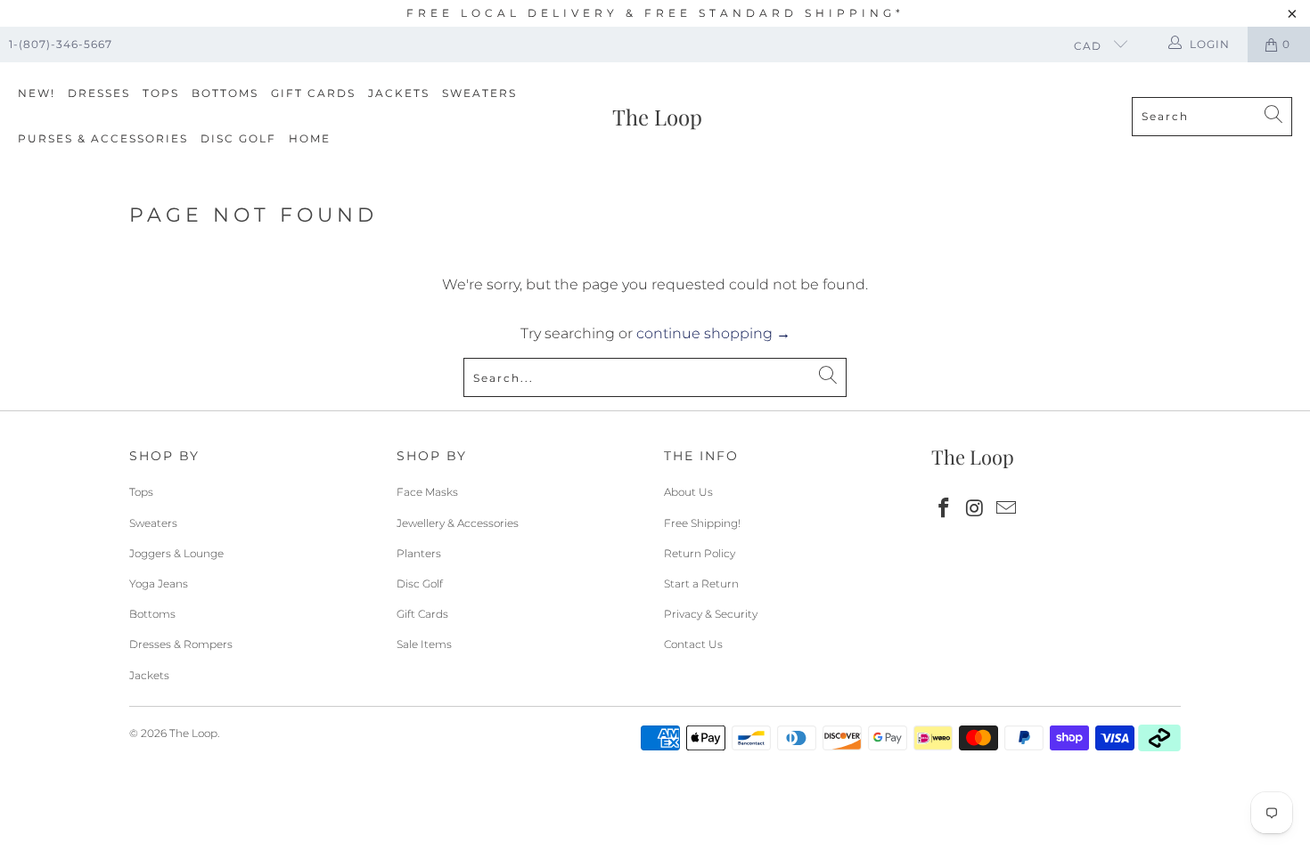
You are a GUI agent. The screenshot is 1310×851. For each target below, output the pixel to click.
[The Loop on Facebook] (944, 509)
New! (36, 93)
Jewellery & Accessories (458, 523)
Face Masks (427, 491)
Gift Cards (313, 93)
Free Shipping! (702, 523)
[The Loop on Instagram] (975, 509)
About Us (688, 491)
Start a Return (701, 583)
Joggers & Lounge (176, 553)
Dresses (99, 93)
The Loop (193, 733)
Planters (419, 553)
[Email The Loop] (1006, 509)
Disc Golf (238, 138)
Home (310, 138)
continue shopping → (713, 333)
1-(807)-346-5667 (60, 44)
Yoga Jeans (158, 583)
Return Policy (699, 553)
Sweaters (479, 93)
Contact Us (693, 644)
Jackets (399, 93)
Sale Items (424, 644)
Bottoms (225, 93)
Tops (161, 93)
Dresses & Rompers (181, 644)
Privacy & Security (710, 613)
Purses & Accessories (103, 138)
